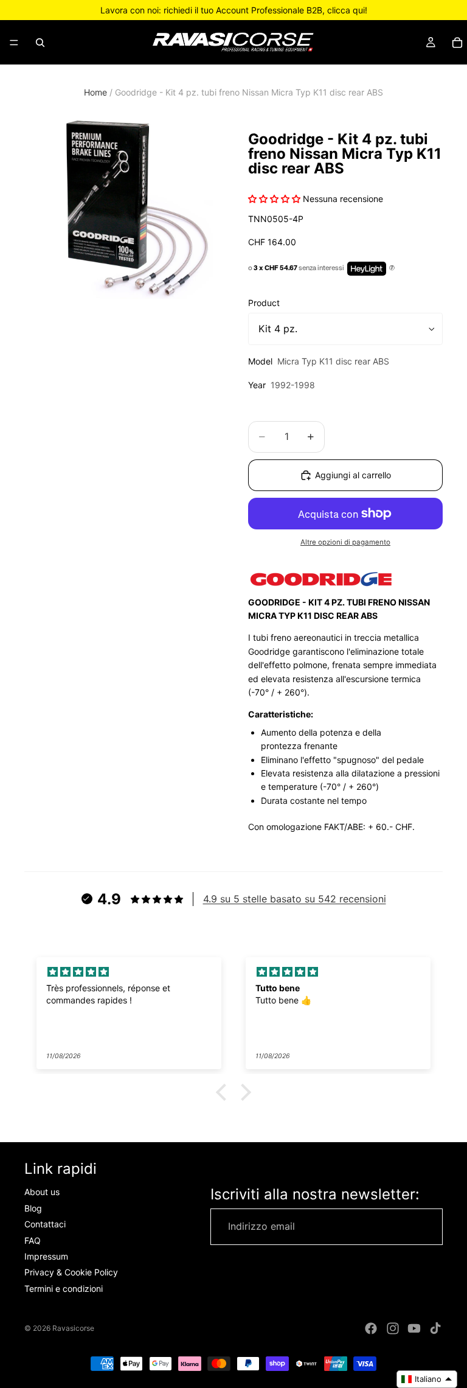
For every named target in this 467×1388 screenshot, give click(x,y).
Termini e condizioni (63, 1288)
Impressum (46, 1256)
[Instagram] (393, 1328)
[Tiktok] (435, 1328)
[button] (224, 1092)
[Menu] (14, 43)
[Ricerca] (40, 42)
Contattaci (45, 1224)
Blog (33, 1208)
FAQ (32, 1240)
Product (264, 303)
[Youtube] (414, 1328)
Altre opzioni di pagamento (345, 542)
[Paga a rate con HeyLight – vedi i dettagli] (392, 268)
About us (42, 1192)
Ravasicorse (73, 1328)
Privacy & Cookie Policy (71, 1273)
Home (95, 92)
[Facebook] (371, 1328)
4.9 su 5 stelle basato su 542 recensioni (294, 899)
